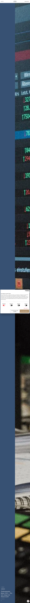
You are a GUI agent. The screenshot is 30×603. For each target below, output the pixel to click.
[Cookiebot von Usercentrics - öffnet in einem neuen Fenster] (25, 290)
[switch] (11, 305)
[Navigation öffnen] (1, 1)
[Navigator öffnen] (28, 601)
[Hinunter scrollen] (1, 600)
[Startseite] (15, 1)
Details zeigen (26, 308)
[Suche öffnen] (2, 1)
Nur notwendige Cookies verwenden (14, 311)
